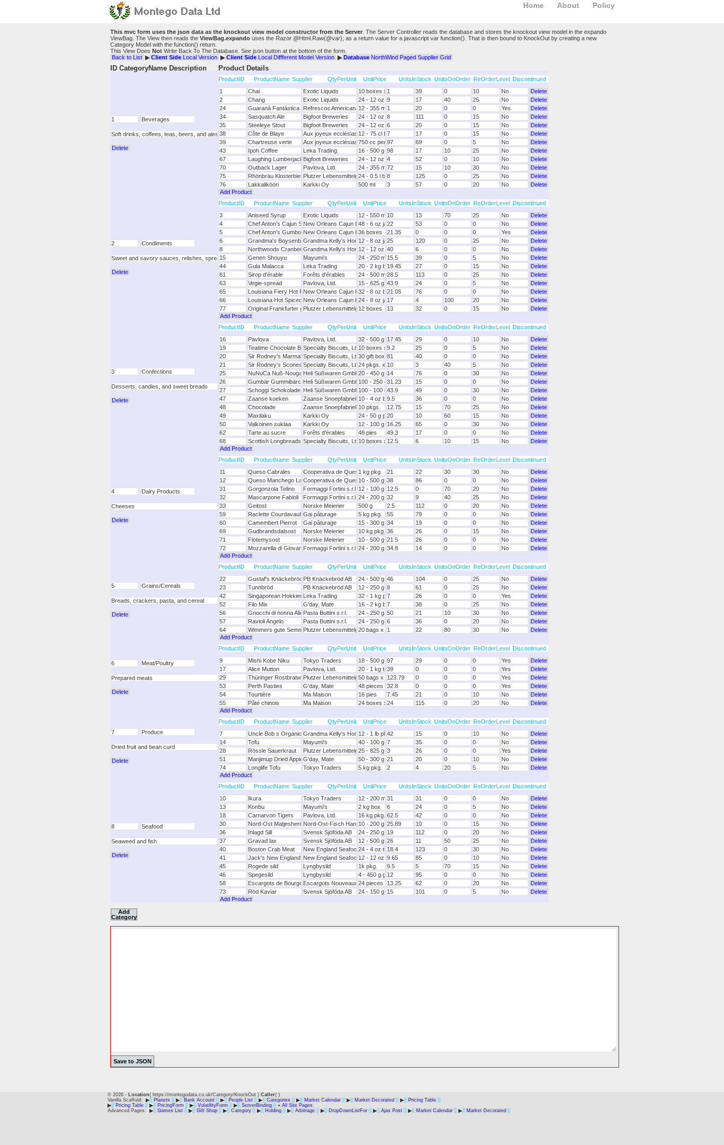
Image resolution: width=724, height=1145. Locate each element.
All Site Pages (297, 1105)
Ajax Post (391, 1110)
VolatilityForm (213, 1105)
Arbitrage (305, 1110)
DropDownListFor (348, 1110)
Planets (162, 1100)
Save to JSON (132, 1061)
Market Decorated (374, 1100)
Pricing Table (422, 1100)
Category (241, 1110)
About (568, 5)
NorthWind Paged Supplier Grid (397, 57)
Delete (120, 148)
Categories (278, 1100)
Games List (170, 1110)
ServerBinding (257, 1105)
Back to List (127, 57)
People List (240, 1100)
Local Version (184, 57)
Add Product (236, 192)
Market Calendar (322, 1100)
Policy (604, 5)
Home (533, 5)
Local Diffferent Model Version (280, 57)
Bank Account (199, 1100)
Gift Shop (207, 1110)
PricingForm (170, 1105)
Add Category (124, 914)
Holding (273, 1110)
